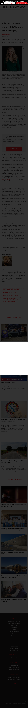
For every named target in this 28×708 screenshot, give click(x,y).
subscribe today (22, 3)
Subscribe (22, 1)
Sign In (16, 1)
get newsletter (9, 3)
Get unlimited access (8, 1)
